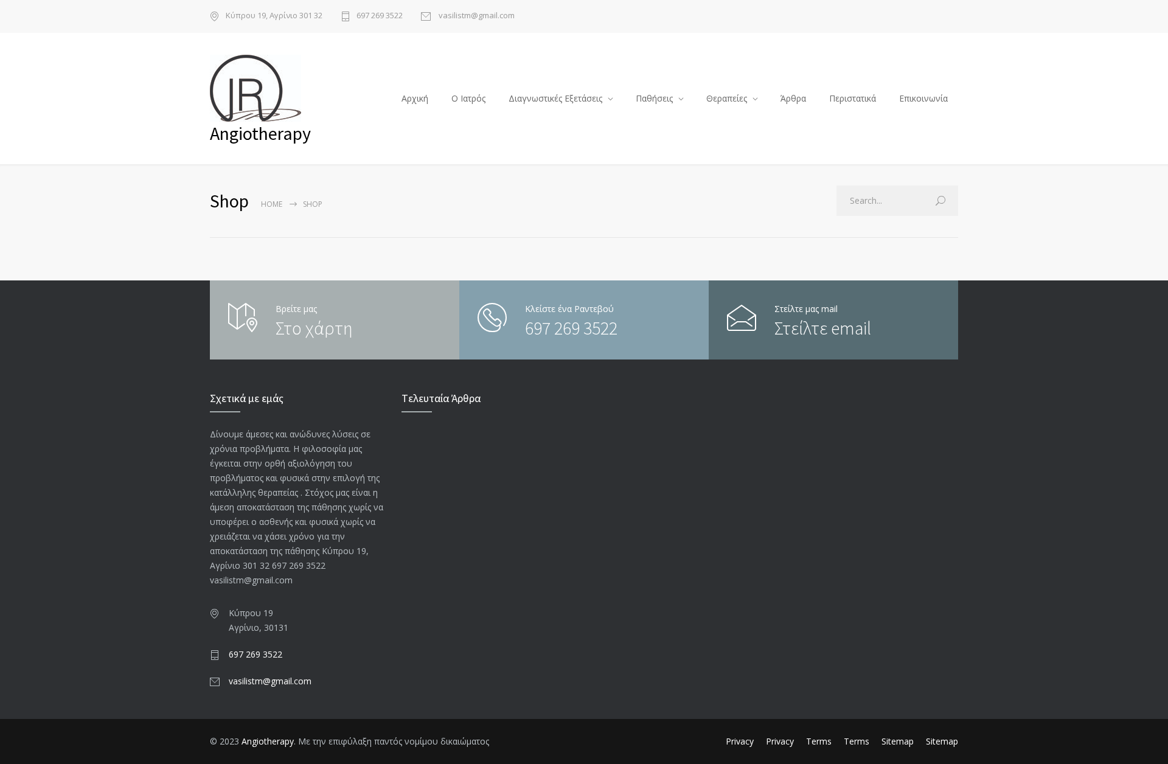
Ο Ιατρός (468, 98)
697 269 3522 (379, 16)
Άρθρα (793, 98)
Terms (819, 741)
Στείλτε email (822, 327)
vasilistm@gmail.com (476, 16)
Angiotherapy (268, 741)
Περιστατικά (852, 98)
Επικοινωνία (923, 98)
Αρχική (414, 98)
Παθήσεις (654, 98)
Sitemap (897, 741)
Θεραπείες (726, 98)
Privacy (740, 741)
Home (271, 204)
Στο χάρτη (314, 327)
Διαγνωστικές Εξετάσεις (555, 98)
